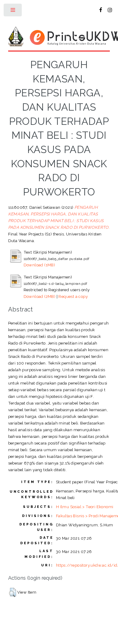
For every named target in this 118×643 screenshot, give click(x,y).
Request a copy (73, 296)
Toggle (13, 11)
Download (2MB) (40, 296)
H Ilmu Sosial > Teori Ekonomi (84, 506)
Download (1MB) (39, 264)
